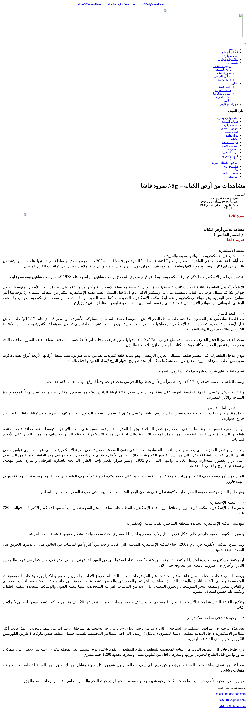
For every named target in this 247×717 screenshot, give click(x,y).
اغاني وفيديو (231, 166)
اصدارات (233, 149)
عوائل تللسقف (222, 76)
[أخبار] (231, 84)
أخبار (235, 83)
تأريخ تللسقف (223, 69)
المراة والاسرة (229, 145)
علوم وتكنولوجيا (229, 155)
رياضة (227, 100)
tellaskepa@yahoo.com (121, 4)
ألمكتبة (234, 159)
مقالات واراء (230, 55)
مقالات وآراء (230, 124)
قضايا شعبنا (224, 79)
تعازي (234, 169)
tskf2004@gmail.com (152, 4)
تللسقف (233, 62)
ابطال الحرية (223, 97)
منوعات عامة (230, 142)
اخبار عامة (232, 135)
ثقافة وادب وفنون (227, 59)
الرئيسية (233, 48)
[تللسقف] (227, 63)
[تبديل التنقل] (244, 43)
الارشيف (233, 176)
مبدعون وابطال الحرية (225, 162)
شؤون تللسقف (222, 66)
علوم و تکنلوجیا (222, 93)
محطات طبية (223, 90)
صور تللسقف (223, 73)
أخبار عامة (225, 86)
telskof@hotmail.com (232, 706)
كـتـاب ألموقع (230, 52)
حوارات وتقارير (229, 104)
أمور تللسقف (230, 152)
